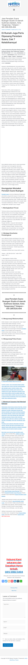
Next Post (14, 590)
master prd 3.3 (15, 29)
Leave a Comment (6, 29)
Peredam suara (5, 194)
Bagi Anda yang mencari (8, 432)
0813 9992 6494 (14, 572)
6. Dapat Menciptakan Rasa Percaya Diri (11, 381)
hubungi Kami (21, 514)
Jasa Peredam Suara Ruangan (12, 491)
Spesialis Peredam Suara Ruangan (13, 492)
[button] (14, 9)
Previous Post (14, 587)
